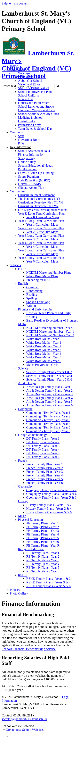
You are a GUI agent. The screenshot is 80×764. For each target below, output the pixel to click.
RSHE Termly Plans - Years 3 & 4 (48, 582)
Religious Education (31, 549)
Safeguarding (26, 158)
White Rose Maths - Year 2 (43, 346)
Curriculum (17, 191)
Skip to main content (15, 3)
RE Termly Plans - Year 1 (42, 553)
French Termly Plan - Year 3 (44, 471)
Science (23, 368)
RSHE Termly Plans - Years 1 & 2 (48, 578)
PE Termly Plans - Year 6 (42, 541)
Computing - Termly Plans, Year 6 (48, 431)
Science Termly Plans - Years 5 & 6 (49, 379)
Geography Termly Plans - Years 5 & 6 (51, 497)
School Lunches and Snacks (36, 106)
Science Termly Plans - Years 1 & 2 (49, 372)
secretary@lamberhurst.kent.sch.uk (24, 719)
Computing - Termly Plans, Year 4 (48, 423)
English (23, 283)
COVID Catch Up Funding (36, 173)
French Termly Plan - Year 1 (44, 464)
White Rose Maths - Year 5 (43, 357)
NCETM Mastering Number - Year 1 (50, 331)
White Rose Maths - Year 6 (43, 361)
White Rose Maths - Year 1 (43, 342)
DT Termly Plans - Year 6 (42, 457)
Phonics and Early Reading (35, 309)
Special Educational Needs (35, 165)
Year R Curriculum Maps (42, 217)
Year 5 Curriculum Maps (42, 254)
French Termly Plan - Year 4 (44, 475)
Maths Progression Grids (42, 364)
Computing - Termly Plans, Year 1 (48, 412)
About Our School (30, 80)
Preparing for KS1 (38, 280)
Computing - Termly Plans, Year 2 (48, 416)
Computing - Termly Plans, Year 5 (48, 427)
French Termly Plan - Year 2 (44, 468)
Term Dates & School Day (35, 128)
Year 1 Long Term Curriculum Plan (41, 221)
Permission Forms (29, 125)
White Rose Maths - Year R (44, 339)
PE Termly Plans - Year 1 (42, 523)
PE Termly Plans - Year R (42, 545)
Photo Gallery (19, 593)
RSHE (22, 575)
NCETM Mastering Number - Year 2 (50, 335)
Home (14, 66)
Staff (21, 136)
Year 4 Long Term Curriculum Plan (41, 243)
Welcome (24, 73)
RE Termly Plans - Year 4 (42, 564)
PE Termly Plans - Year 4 (42, 534)
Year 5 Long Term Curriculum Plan (41, 250)
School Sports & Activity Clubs (38, 114)
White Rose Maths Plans (42, 276)
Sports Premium (28, 176)
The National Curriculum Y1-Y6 (39, 198)
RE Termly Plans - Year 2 (42, 556)
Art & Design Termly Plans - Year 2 (49, 390)
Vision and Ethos (29, 84)
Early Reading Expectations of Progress (52, 320)
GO (58, 86)
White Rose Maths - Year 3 (43, 350)
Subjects (15, 265)
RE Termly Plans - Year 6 (42, 571)
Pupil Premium (27, 169)
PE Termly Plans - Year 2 (42, 527)
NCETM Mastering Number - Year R (50, 328)
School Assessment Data (34, 150)
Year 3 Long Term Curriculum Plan (41, 235)
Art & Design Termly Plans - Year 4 (49, 398)
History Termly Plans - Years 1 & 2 (49, 505)
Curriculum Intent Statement (36, 195)
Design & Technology (32, 435)
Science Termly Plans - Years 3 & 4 (49, 375)
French (22, 460)
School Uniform (28, 95)
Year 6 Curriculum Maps (42, 261)
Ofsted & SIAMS (29, 184)
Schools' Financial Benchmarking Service (29, 649)
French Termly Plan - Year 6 (44, 482)
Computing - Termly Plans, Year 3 (48, 420)
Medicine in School (30, 117)
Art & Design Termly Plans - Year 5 (49, 401)
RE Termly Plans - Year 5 (42, 567)
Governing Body (29, 139)
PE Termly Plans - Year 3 (42, 530)
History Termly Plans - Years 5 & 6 (49, 512)
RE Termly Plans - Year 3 (42, 560)
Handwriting (34, 291)
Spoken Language (38, 302)
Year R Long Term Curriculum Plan (41, 213)
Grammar (32, 287)
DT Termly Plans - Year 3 (42, 446)
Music (22, 516)
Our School (17, 69)
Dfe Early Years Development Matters (42, 209)
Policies (15, 589)
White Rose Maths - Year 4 (43, 353)
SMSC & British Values (33, 88)
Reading (31, 294)
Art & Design (27, 383)
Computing (25, 409)
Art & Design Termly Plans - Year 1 (49, 387)
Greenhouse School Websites (24, 729)
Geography (25, 486)
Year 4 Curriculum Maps (42, 246)
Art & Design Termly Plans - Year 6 (49, 405)
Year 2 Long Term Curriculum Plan (41, 228)
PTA (21, 143)
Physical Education (30, 519)
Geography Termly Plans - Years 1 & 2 (51, 490)
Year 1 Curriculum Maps (42, 224)
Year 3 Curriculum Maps (42, 239)
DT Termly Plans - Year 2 (42, 442)
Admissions (25, 77)
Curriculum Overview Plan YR (38, 206)
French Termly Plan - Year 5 (44, 479)
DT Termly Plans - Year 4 (42, 449)
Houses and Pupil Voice (33, 103)
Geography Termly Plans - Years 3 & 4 (51, 494)
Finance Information (31, 154)
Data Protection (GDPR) (34, 180)
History (23, 501)
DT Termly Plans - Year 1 (42, 438)
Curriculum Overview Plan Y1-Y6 (40, 202)
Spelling (31, 298)
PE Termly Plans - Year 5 (42, 538)
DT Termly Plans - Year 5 (42, 453)
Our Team (16, 132)
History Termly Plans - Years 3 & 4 (49, 508)
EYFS (22, 269)
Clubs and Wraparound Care (36, 110)
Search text (9, 86)
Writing (31, 305)
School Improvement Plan (35, 91)
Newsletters (25, 99)
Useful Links (26, 121)
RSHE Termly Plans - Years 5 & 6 (48, 586)
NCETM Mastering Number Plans (48, 272)
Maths (22, 324)
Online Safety (27, 162)
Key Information (20, 147)
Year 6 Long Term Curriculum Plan (41, 257)
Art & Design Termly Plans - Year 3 (49, 394)
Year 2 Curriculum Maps (42, 232)
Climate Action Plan (31, 187)
